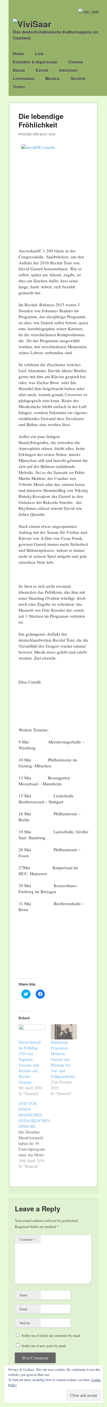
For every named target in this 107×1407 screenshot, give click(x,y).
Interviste (68, 70)
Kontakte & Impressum (35, 62)
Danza (19, 70)
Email (23, 1309)
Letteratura (23, 78)
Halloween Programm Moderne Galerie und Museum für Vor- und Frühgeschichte (63, 1059)
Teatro (19, 87)
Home (18, 53)
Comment (27, 1239)
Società (77, 78)
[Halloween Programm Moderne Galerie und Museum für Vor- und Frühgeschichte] (64, 1031)
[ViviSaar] (32, 24)
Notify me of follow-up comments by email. (51, 1335)
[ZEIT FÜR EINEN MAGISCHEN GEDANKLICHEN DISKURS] (35, 1135)
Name (23, 1295)
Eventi (42, 70)
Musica (52, 78)
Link (39, 53)
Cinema (75, 62)
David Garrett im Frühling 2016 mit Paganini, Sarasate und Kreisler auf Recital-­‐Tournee (30, 1062)
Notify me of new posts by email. (43, 1345)
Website (24, 1323)
